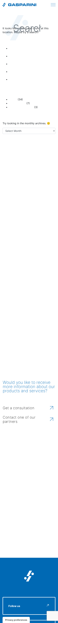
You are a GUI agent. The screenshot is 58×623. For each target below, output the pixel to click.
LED (50, 206)
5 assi (26, 146)
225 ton (41, 153)
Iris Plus (27, 207)
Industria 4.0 (12, 207)
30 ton (44, 147)
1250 (10, 159)
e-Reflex (18, 195)
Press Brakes (17, 103)
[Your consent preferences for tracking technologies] (16, 620)
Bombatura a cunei (38, 170)
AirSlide (40, 165)
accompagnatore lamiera (20, 166)
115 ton (13, 153)
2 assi (6, 147)
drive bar (35, 189)
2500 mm (24, 160)
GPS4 (21, 201)
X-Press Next (17, 230)
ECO (33, 195)
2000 (16, 159)
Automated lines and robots (15, 170)
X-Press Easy (37, 224)
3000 (34, 158)
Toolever (43, 217)
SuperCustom (23, 212)
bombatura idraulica (33, 182)
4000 (45, 159)
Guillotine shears (37, 201)
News (7, 212)
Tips (33, 218)
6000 (6, 165)
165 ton (27, 152)
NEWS (13, 99)
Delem (23, 188)
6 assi (36, 147)
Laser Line (38, 207)
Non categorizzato (21, 107)
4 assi (15, 147)
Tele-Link (20, 217)
